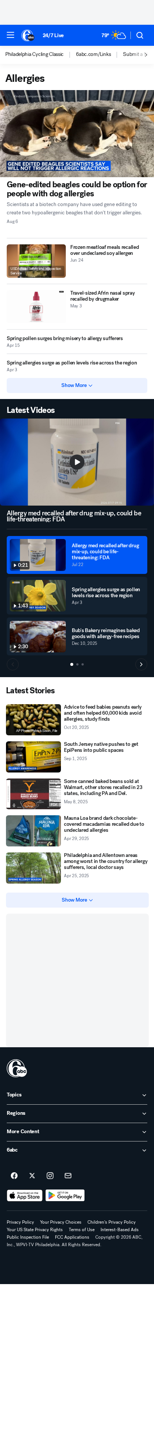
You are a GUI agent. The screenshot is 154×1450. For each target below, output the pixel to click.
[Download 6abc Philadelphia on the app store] (25, 1196)
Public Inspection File (28, 1237)
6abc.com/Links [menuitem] (93, 54)
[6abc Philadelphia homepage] (28, 35)
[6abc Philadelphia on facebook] (14, 1175)
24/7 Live (53, 35)
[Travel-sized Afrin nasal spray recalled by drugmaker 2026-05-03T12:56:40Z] (36, 307)
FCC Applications (72, 1237)
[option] (40, 55)
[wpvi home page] (17, 1068)
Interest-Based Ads (120, 1229)
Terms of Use (82, 1229)
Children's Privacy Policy (111, 1222)
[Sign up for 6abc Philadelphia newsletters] (68, 1175)
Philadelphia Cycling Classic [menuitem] (34, 54)
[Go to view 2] (77, 664)
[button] (10, 34)
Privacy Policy (20, 1222)
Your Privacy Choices (60, 1222)
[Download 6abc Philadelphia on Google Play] (65, 1196)
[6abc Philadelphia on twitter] (32, 1175)
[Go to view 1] (71, 664)
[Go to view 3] (82, 664)
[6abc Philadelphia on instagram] (50, 1175)
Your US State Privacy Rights (35, 1229)
